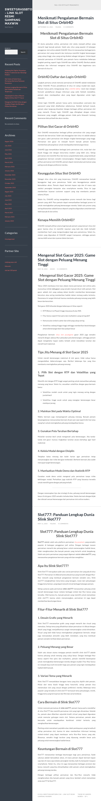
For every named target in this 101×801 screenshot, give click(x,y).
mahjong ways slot (11, 262)
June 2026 (8, 150)
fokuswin (8, 266)
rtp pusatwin (79, 542)
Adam (52, 269)
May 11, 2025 (43, 523)
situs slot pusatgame (64, 335)
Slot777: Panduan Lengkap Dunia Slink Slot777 (66, 516)
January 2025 (9, 221)
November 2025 (10, 179)
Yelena (58, 27)
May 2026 (8, 154)
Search (7, 48)
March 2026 (9, 162)
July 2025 (8, 196)
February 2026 (9, 166)
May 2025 (8, 204)
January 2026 (9, 171)
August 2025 (9, 192)
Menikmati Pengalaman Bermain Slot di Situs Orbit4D (66, 20)
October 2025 (9, 183)
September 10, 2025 (45, 27)
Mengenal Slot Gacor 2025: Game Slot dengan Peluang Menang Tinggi (66, 260)
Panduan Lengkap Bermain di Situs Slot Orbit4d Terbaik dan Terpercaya (16, 89)
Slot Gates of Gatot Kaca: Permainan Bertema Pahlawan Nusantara (14, 81)
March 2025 (9, 212)
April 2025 (8, 208)
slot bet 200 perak (11, 270)
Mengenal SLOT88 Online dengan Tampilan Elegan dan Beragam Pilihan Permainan (16, 104)
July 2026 (8, 146)
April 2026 (8, 158)
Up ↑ (86, 796)
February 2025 (9, 217)
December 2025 (10, 175)
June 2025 (8, 200)
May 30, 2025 (43, 269)
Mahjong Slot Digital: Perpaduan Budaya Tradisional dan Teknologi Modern (15, 73)
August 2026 (9, 141)
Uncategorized (9, 239)
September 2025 (10, 187)
